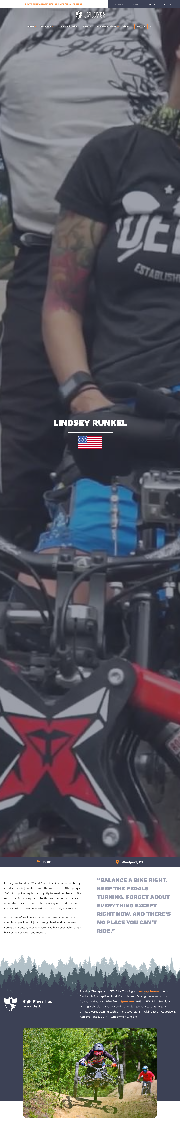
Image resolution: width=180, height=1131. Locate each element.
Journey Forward (149, 991)
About (30, 26)
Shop (126, 26)
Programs (45, 26)
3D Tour (119, 4)
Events (87, 26)
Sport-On (127, 1001)
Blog (135, 4)
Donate (141, 26)
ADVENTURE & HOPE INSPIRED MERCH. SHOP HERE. (54, 4)
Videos (151, 4)
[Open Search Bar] (152, 26)
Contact (168, 4)
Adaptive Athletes (106, 26)
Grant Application (68, 26)
